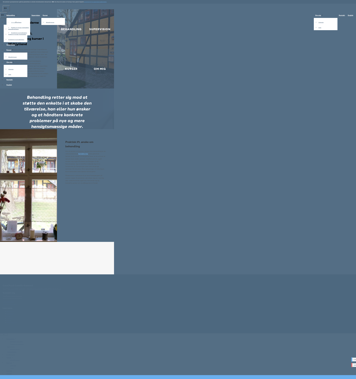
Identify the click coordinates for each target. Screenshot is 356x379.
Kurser (45, 15)
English (350, 15)
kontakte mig (83, 154)
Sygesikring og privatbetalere (16, 39)
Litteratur (321, 22)
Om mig (318, 15)
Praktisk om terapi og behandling (20, 27)
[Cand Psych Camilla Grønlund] (178, 7)
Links (319, 27)
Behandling (10, 15)
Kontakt (342, 15)
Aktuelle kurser (50, 22)
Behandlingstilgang (13, 29)
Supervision (36, 15)
